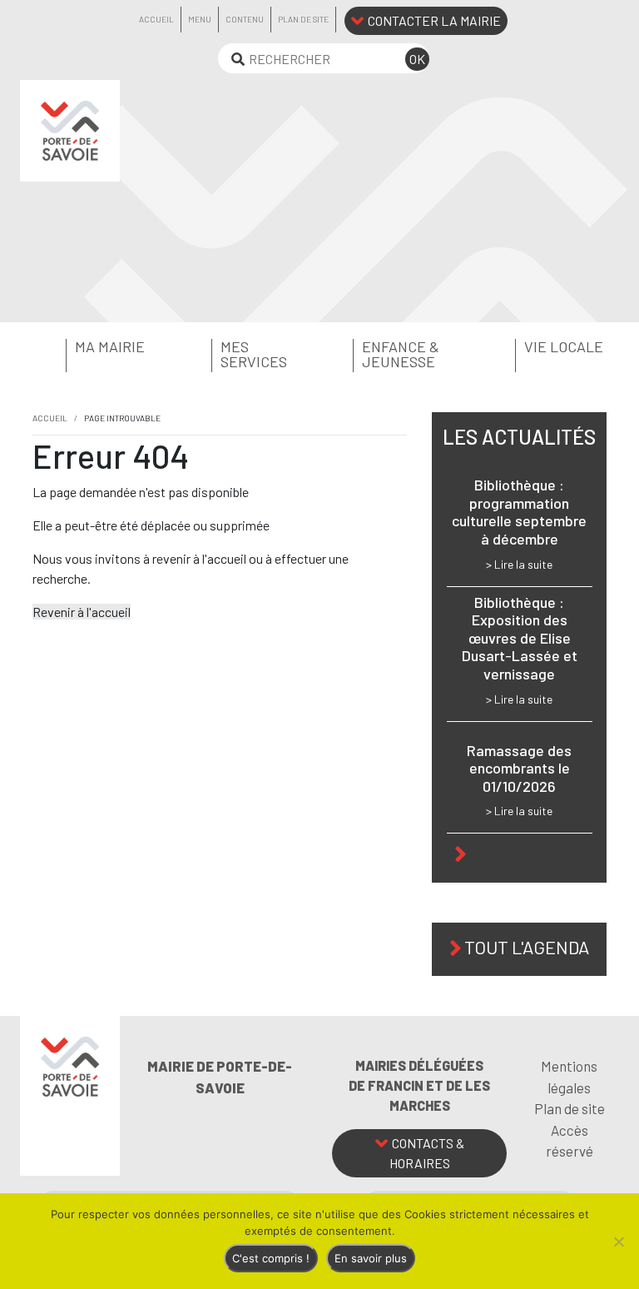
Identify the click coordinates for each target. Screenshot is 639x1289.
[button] (95, 347)
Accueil (156, 19)
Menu (199, 19)
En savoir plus (370, 1258)
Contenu (244, 19)
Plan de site (303, 19)
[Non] (618, 1241)
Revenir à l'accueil (81, 612)
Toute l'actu (527, 852)
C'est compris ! (271, 1258)
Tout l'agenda (526, 947)
